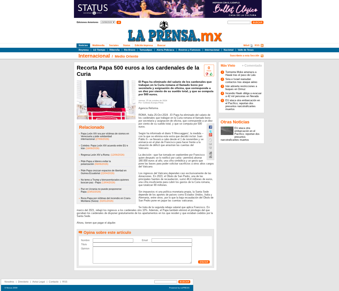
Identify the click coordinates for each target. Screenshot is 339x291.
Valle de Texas (246, 50)
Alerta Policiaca (165, 50)
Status (126, 45)
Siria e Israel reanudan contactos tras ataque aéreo (241, 81)
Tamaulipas (145, 50)
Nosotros (9, 281)
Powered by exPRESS (179, 288)
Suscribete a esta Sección (244, 55)
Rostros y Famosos (189, 50)
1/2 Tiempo (99, 50)
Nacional (228, 50)
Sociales (114, 45)
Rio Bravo (129, 50)
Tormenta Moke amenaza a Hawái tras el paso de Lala (240, 73)
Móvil (246, 45)
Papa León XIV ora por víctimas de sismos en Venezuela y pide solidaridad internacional (105, 136)
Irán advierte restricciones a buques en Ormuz (241, 88)
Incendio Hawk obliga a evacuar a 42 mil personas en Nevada (243, 95)
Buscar (161, 45)
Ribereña (114, 50)
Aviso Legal (38, 281)
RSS (257, 45)
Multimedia (98, 45)
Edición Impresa (144, 45)
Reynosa (84, 50)
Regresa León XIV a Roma (95, 154)
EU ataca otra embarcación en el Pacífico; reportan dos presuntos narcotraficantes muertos (242, 105)
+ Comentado (252, 65)
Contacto (53, 281)
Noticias (83, 45)
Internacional (212, 50)
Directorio (23, 281)
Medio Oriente (126, 56)
